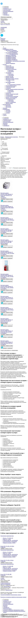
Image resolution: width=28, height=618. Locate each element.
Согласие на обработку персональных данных (11, 594)
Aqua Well (4, 143)
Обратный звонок (4, 41)
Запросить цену (4, 244)
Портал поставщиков (5, 24)
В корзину (3, 199)
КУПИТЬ (2, 548)
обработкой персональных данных (10, 616)
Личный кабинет (4, 19)
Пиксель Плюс (9, 590)
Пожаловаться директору (6, 17)
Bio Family (4, 144)
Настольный (5, 148)
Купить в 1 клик (9, 199)
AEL (3, 141)
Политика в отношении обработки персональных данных (13, 597)
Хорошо (25, 615)
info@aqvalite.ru (7, 586)
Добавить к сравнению (7, 201)
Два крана (4, 155)
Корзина (2, 29)
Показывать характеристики (19, 167)
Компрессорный (5, 152)
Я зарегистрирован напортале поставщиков (5, 583)
